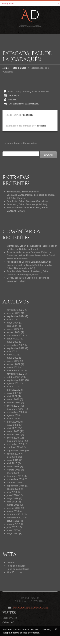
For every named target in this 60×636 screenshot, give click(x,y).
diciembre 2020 (15, 409)
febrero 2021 (13, 402)
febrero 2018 (13, 508)
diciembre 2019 (15, 441)
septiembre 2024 (15, 316)
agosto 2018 (13, 488)
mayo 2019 (12, 460)
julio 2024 (12, 319)
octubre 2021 (14, 377)
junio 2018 (12, 495)
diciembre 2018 (15, 476)
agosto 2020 (13, 415)
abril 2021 (12, 396)
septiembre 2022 (15, 348)
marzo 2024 (13, 329)
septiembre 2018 (15, 485)
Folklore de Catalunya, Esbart (22, 249)
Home (5, 68)
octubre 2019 (14, 447)
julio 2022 (12, 351)
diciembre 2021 (15, 370)
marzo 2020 (13, 431)
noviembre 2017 (15, 517)
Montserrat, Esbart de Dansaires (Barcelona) (30, 245)
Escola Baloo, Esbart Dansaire (23, 191)
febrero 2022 (13, 364)
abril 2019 (12, 463)
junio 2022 (12, 354)
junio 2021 (12, 389)
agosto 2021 (13, 383)
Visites (9, 612)
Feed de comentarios (18, 569)
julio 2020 (12, 418)
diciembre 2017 (15, 514)
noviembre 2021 (15, 373)
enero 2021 (13, 405)
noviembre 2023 (15, 335)
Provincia (45, 91)
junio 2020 (12, 421)
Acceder (11, 562)
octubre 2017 (14, 520)
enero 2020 (13, 437)
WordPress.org (14, 572)
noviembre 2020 (15, 412)
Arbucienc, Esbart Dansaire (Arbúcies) (27, 204)
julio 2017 (12, 527)
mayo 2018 (12, 498)
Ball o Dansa (19, 68)
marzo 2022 (13, 361)
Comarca (26, 91)
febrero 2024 (13, 332)
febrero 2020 (13, 434)
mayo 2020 (12, 425)
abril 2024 (12, 325)
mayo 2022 (12, 357)
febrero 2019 (13, 469)
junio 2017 (12, 530)
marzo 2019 (13, 466)
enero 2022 (13, 367)
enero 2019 (13, 472)
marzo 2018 (13, 504)
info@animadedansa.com (30, 607)
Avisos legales (30, 598)
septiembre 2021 (15, 380)
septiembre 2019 (15, 450)
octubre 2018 (14, 482)
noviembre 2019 (15, 444)
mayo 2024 (12, 322)
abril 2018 (12, 501)
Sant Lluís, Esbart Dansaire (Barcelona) (27, 201)
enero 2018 (13, 511)
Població (36, 91)
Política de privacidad (30, 601)
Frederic (12, 99)
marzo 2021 (13, 399)
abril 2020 (12, 428)
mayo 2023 (12, 341)
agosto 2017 (13, 524)
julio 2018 (12, 492)
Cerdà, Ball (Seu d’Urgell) (20, 277)
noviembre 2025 (15, 309)
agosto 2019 (13, 453)
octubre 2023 (14, 338)
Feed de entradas (16, 565)
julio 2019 (12, 457)
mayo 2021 (12, 393)
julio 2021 (12, 386)
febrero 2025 (13, 313)
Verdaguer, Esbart (29, 274)
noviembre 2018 (15, 479)
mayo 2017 (12, 533)
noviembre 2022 (15, 345)
